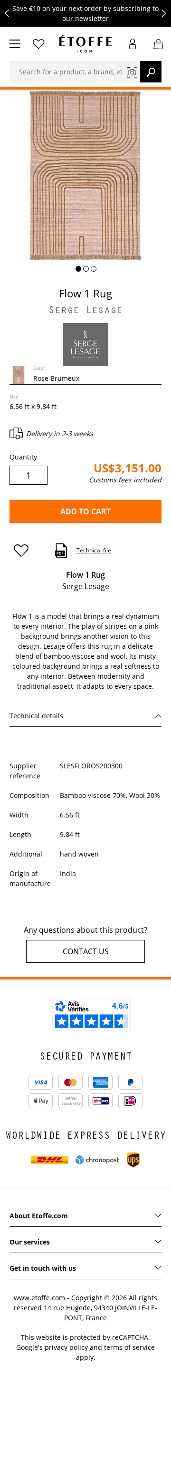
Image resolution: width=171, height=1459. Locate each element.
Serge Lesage (85, 311)
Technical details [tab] (36, 715)
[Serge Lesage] (85, 343)
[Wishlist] (38, 44)
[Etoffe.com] (85, 44)
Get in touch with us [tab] (43, 1268)
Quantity (23, 456)
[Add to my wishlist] (25, 551)
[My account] (132, 43)
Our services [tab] (30, 1241)
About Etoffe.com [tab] (39, 1215)
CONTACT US (86, 951)
